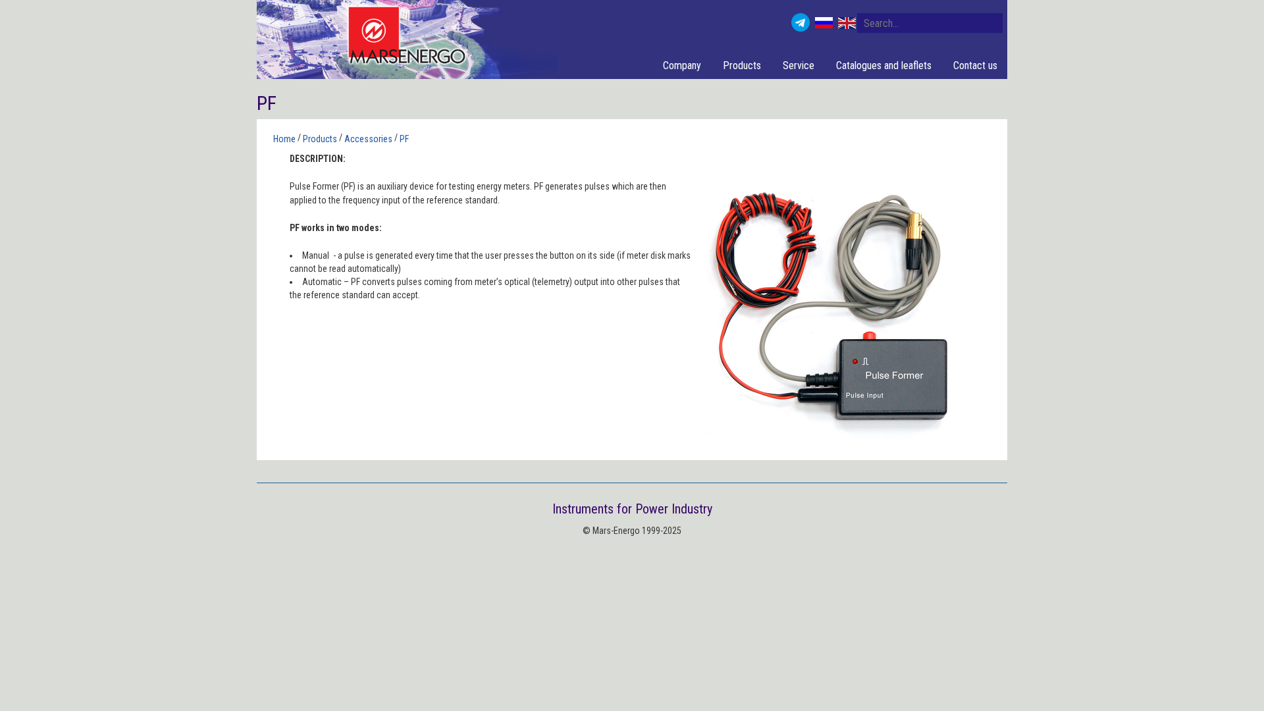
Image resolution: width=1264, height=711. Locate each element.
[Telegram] (800, 22)
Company (682, 65)
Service (798, 65)
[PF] (832, 306)
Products (742, 65)
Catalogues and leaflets (884, 65)
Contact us (975, 65)
